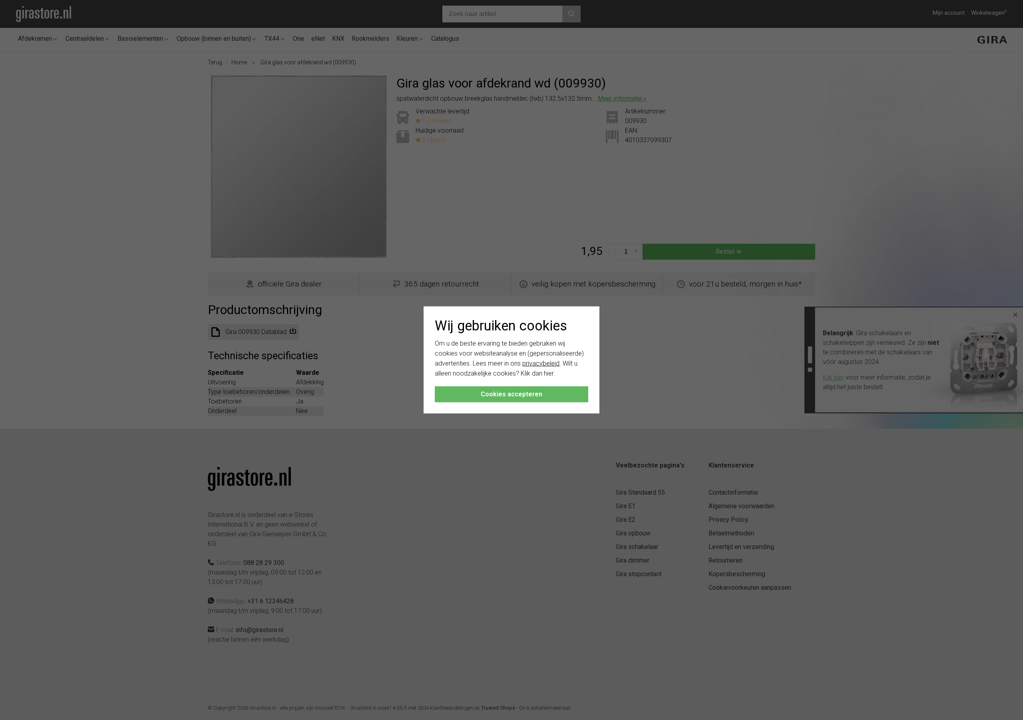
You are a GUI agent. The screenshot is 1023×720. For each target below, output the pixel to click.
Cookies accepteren (511, 394)
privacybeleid (540, 363)
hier (549, 373)
